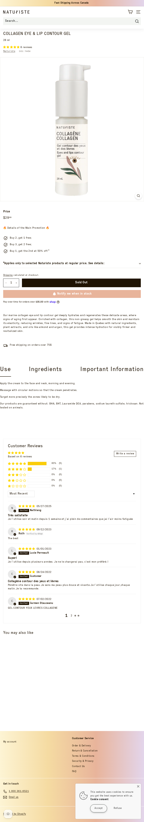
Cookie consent (99, 799)
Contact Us (78, 766)
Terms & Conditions (83, 756)
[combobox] (72, 21)
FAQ (74, 771)
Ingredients (45, 370)
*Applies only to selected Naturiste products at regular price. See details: (53, 263)
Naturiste (9, 51)
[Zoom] (138, 195)
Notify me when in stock (74, 293)
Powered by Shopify (14, 814)
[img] (27, 506)
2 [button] (71, 616)
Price (6, 211)
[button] (11, 47)
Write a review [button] (125, 453)
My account (9, 742)
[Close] (138, 786)
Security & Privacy (82, 761)
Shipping (8, 275)
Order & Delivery (81, 746)
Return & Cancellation (85, 751)
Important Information (112, 370)
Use (5, 370)
